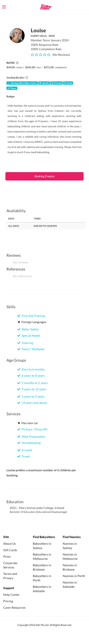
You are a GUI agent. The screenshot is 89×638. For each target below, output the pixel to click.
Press (7, 556)
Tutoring (26, 343)
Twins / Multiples (32, 349)
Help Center (11, 594)
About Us (9, 543)
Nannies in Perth (74, 576)
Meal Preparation (32, 436)
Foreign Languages (33, 322)
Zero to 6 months (32, 369)
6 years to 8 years (32, 375)
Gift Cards (10, 550)
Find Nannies (72, 537)
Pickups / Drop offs (34, 429)
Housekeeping (30, 443)
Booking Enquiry (45, 176)
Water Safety (29, 329)
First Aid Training (32, 315)
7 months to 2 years (34, 383)
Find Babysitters (44, 537)
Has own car (29, 423)
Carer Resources (14, 607)
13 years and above (33, 403)
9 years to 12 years (33, 389)
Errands (26, 450)
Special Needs (30, 335)
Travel (25, 456)
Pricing (8, 601)
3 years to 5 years (32, 396)
